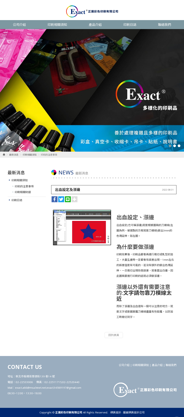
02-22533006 (24, 382)
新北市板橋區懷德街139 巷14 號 (35, 376)
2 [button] (174, 145)
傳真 (39, 382)
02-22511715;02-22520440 (61, 382)
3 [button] (179, 145)
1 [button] (170, 145)
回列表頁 (113, 335)
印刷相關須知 (30, 154)
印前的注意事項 (24, 186)
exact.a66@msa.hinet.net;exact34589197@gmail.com (48, 387)
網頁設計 (115, 412)
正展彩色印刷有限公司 (92, 11)
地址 (10, 376)
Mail (10, 387)
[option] (92, 90)
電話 (10, 382)
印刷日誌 (17, 200)
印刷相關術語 (23, 192)
